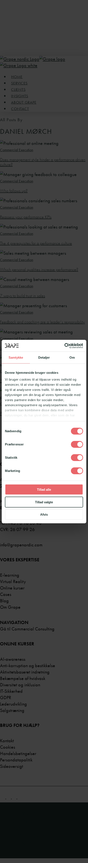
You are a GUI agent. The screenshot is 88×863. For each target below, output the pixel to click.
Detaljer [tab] (44, 357)
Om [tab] (72, 357)
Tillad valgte (44, 502)
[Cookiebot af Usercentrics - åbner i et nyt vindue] (64, 345)
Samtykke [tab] (16, 357)
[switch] (77, 444)
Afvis (44, 514)
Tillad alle (44, 489)
